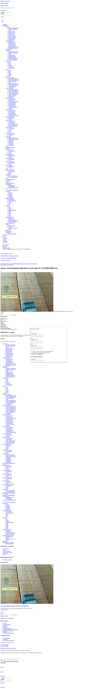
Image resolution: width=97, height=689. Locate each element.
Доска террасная (9, 109)
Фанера (7, 205)
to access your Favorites (7, 618)
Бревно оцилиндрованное (10, 182)
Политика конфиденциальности (10, 629)
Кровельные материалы (8, 232)
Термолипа (10, 142)
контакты (3, 687)
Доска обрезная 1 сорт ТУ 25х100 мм (28, 263)
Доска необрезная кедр (13, 78)
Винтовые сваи (11, 225)
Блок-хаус (8, 61)
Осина (9, 74)
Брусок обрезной (9, 154)
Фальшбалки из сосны (13, 187)
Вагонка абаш (11, 39)
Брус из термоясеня (12, 177)
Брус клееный (9, 165)
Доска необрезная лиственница (12, 86)
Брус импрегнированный (10, 179)
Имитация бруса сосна (13, 46)
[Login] (1, 271)
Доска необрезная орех (13, 84)
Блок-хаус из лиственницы (11, 67)
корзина (2, 682)
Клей (9, 216)
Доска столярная (9, 88)
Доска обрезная (9, 127)
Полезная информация (8, 633)
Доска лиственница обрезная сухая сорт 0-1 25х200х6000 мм (15, 606)
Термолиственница (12, 138)
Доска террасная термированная (12, 114)
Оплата (4, 627)
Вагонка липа (11, 33)
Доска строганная (10, 133)
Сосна (9, 62)
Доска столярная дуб (13, 93)
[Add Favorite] (1, 271)
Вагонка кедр (11, 35)
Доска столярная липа (13, 90)
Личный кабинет (7, 624)
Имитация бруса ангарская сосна (12, 45)
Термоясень (11, 143)
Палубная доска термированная (12, 105)
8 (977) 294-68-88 (4, 5)
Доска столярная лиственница (12, 96)
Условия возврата (7, 628)
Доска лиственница (7, 559)
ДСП (9, 213)
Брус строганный (10, 158)
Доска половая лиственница (11, 122)
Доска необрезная (10, 77)
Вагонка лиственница (13, 27)
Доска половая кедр (12, 126)
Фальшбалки (9, 184)
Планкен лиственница (13, 51)
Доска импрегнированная (10, 147)
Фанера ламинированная (12, 209)
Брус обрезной (9, 149)
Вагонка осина (11, 32)
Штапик (10, 196)
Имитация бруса (9, 40)
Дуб (9, 204)
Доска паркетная (9, 116)
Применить (3, 662)
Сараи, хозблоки (12, 222)
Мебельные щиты (10, 198)
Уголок (10, 192)
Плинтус (10, 193)
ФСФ (9, 207)
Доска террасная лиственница (12, 111)
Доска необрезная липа (13, 80)
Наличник (10, 194)
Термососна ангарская (13, 139)
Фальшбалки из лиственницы (11, 186)
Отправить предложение (8, 640)
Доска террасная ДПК (13, 115)
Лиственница (11, 117)
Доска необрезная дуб (13, 83)
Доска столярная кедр (13, 89)
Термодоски (8, 136)
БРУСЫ (7, 148)
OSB (9, 211)
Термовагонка (11, 38)
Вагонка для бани (12, 37)
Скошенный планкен (13, 58)
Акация (10, 119)
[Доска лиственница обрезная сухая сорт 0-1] (27, 311)
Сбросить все (40, 354)
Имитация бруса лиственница (12, 43)
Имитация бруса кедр (13, 48)
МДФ (9, 212)
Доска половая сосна (13, 123)
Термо (9, 75)
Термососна (11, 140)
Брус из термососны (12, 175)
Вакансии (5, 639)
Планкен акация (12, 56)
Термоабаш (10, 145)
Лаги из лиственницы (13, 190)
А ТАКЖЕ (8, 180)
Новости (5, 631)
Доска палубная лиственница (12, 99)
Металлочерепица (12, 233)
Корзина (5, 623)
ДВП (9, 214)
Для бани (10, 65)
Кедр (9, 63)
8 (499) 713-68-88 (4, 3)
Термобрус (8, 174)
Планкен (8, 50)
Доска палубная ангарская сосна (12, 103)
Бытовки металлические (11, 219)
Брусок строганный (10, 161)
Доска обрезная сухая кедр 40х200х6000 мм (10, 263)
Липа (9, 64)
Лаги (7, 188)
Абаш (9, 70)
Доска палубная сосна (13, 101)
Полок (7, 69)
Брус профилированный (10, 169)
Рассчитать (34, 354)
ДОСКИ (8, 76)
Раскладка (10, 197)
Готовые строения (10, 217)
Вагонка (8, 26)
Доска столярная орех (13, 94)
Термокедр (10, 141)
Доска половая (9, 120)
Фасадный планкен (12, 59)
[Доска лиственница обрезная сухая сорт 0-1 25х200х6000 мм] (27, 603)
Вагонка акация (12, 36)
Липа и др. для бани (7, 552)
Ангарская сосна (12, 200)
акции (2, 671)
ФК (9, 206)
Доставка (5, 625)
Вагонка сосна (11, 31)
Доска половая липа (12, 125)
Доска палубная (9, 97)
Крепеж (10, 226)
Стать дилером (6, 638)
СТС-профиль (9, 49)
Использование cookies (8, 630)
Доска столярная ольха (13, 91)
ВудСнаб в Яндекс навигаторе (9, 648)
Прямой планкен (12, 57)
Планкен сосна (11, 55)
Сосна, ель (5, 553)
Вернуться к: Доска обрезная (7, 264)
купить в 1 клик (4, 616)
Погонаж (8, 191)
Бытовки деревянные (13, 220)
